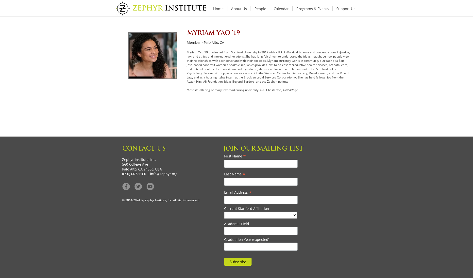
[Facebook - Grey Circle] (126, 186)
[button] (312, 8)
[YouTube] (150, 186)
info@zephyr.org (163, 173)
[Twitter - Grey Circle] (138, 186)
